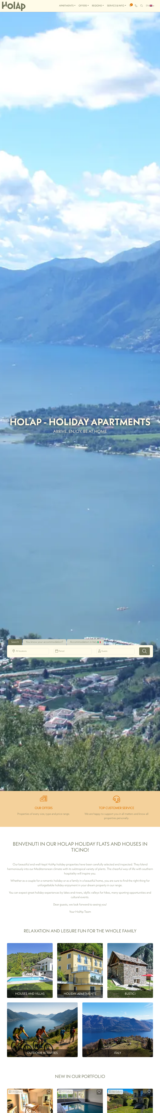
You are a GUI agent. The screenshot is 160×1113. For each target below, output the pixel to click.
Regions (97, 6)
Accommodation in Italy (83, 642)
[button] (144, 651)
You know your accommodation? (44, 642)
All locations (21, 651)
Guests (104, 651)
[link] (136, 6)
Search (15, 642)
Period (61, 651)
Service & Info (115, 6)
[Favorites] (49, 1092)
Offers (83, 6)
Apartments (66, 6)
